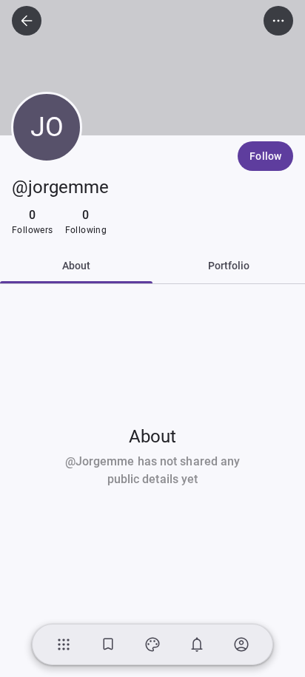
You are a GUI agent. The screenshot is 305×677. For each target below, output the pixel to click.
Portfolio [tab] (229, 266)
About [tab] (76, 266)
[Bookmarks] (108, 644)
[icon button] (26, 21)
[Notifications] (197, 644)
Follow (265, 156)
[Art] (152, 644)
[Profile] (241, 644)
